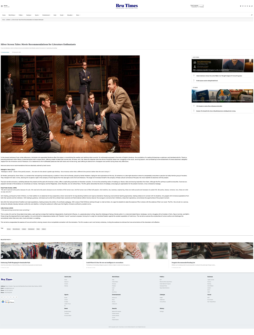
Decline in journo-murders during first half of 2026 (207, 80)
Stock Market (210, 285)
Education (69, 15)
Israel (113, 287)
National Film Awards (116, 311)
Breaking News (67, 311)
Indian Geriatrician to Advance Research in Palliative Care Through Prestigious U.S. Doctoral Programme (219, 76)
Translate (202, 6)
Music (113, 299)
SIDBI (208, 292)
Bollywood (114, 297)
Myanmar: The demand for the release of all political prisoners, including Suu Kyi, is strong (215, 111)
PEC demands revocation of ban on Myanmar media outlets (209, 106)
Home (3, 15)
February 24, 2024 (91, 267)
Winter (38, 229)
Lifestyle (24, 229)
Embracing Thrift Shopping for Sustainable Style (15, 263)
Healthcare (162, 299)
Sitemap (66, 285)
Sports (36, 15)
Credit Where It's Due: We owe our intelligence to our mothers (104, 263)
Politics (20, 15)
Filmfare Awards (115, 313)
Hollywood (114, 303)
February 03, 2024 (17, 52)
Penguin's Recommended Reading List (183, 263)
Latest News (196, 57)
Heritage (162, 311)
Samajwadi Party (163, 285)
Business (28, 15)
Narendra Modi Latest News (166, 281)
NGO (208, 297)
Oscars (113, 317)
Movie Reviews (16, 229)
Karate (65, 297)
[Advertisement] (127, 31)
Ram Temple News (211, 301)
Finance (209, 281)
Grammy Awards (115, 315)
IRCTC (208, 289)
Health (161, 297)
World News (12, 15)
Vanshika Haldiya (5, 52)
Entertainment (45, 15)
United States (115, 281)
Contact (66, 283)
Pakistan (114, 285)
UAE (113, 289)
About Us (66, 281)
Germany (114, 283)
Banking (209, 283)
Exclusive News (67, 315)
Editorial (8, 19)
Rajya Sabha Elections (164, 287)
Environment (210, 299)
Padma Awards (115, 319)
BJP (161, 279)
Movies (8, 229)
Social (61, 15)
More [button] (77, 15)
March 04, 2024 (5, 267)
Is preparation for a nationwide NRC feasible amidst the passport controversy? (219, 100)
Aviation (209, 287)
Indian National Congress (165, 283)
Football (66, 301)
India (55, 15)
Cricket (66, 299)
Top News (195, 87)
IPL (65, 305)
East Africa (114, 292)
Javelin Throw (67, 303)
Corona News (163, 301)
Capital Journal (210, 279)
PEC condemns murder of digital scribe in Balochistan (211, 70)
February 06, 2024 (177, 267)
